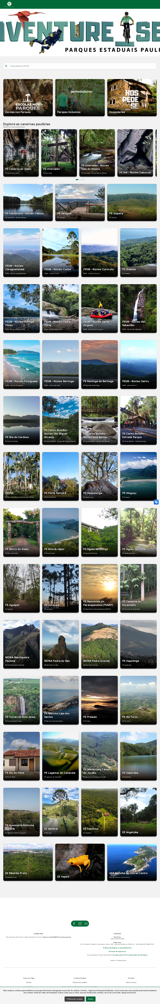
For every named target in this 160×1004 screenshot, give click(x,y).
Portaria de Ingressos (117, 951)
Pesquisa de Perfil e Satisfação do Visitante (129, 955)
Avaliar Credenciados (117, 960)
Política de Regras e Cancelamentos (117, 948)
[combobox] (82, 66)
